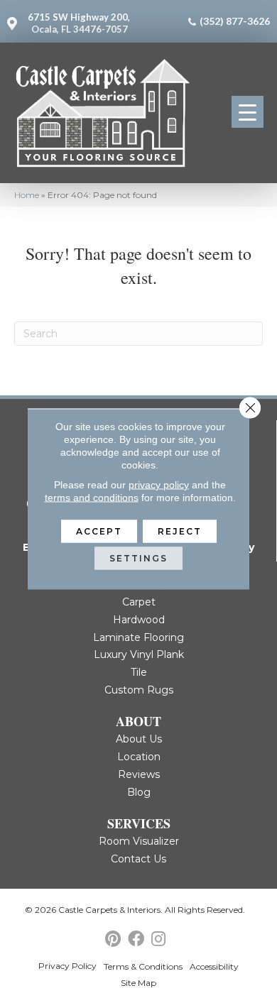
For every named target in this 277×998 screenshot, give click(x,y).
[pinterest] (113, 939)
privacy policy (159, 484)
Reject (180, 531)
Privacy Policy (67, 965)
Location (139, 756)
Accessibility (214, 966)
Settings (138, 558)
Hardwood (139, 619)
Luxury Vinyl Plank (139, 654)
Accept (99, 531)
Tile (139, 672)
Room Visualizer (139, 841)
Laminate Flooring (138, 637)
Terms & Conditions (143, 966)
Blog (139, 792)
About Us (139, 739)
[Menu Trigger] (248, 112)
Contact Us (138, 858)
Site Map (138, 982)
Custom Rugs (138, 690)
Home (26, 195)
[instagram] (158, 939)
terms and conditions (91, 497)
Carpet (139, 602)
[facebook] (136, 939)
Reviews (139, 774)
